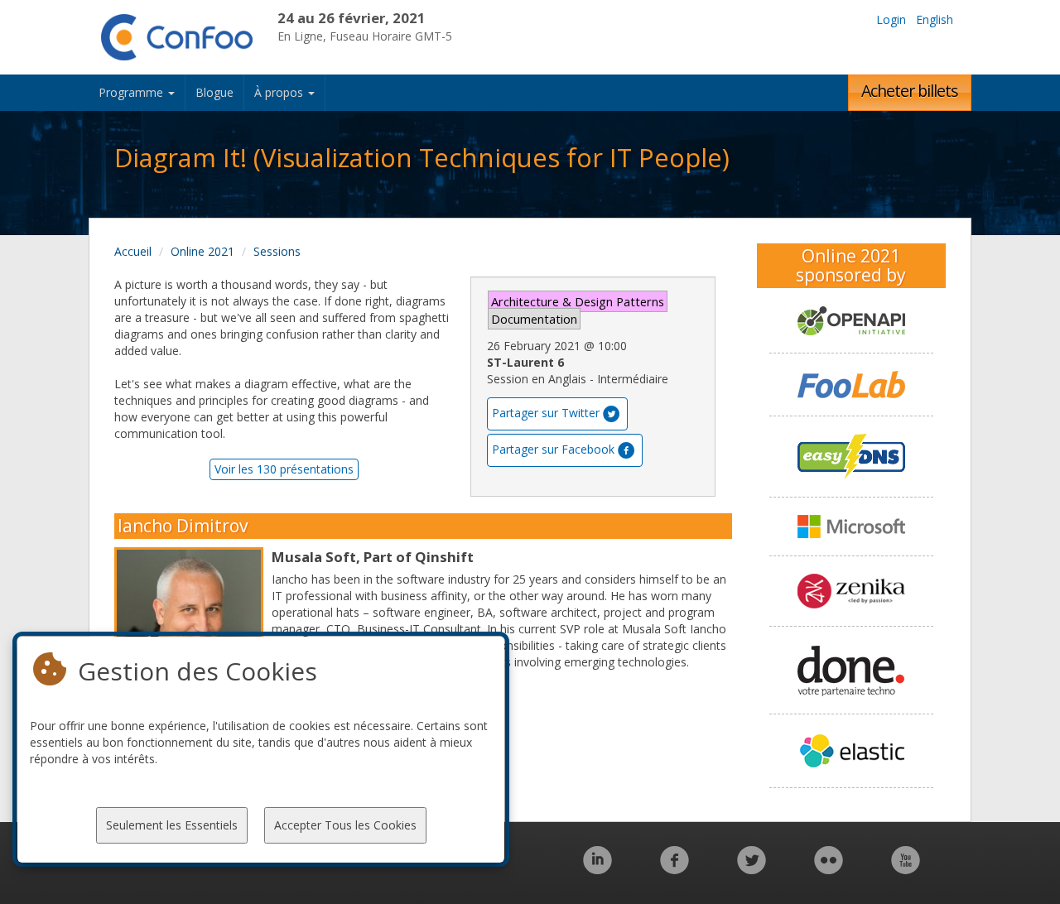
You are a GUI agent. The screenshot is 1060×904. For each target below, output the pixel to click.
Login (891, 19)
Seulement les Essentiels (172, 825)
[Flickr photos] (828, 868)
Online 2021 (202, 251)
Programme (132, 92)
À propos (280, 92)
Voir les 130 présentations (284, 469)
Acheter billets (909, 90)
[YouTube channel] (905, 868)
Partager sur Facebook (553, 449)
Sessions (277, 251)
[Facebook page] (674, 868)
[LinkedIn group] (597, 868)
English (934, 19)
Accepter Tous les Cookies (345, 825)
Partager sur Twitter (546, 413)
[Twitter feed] (751, 868)
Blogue (214, 92)
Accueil (133, 251)
